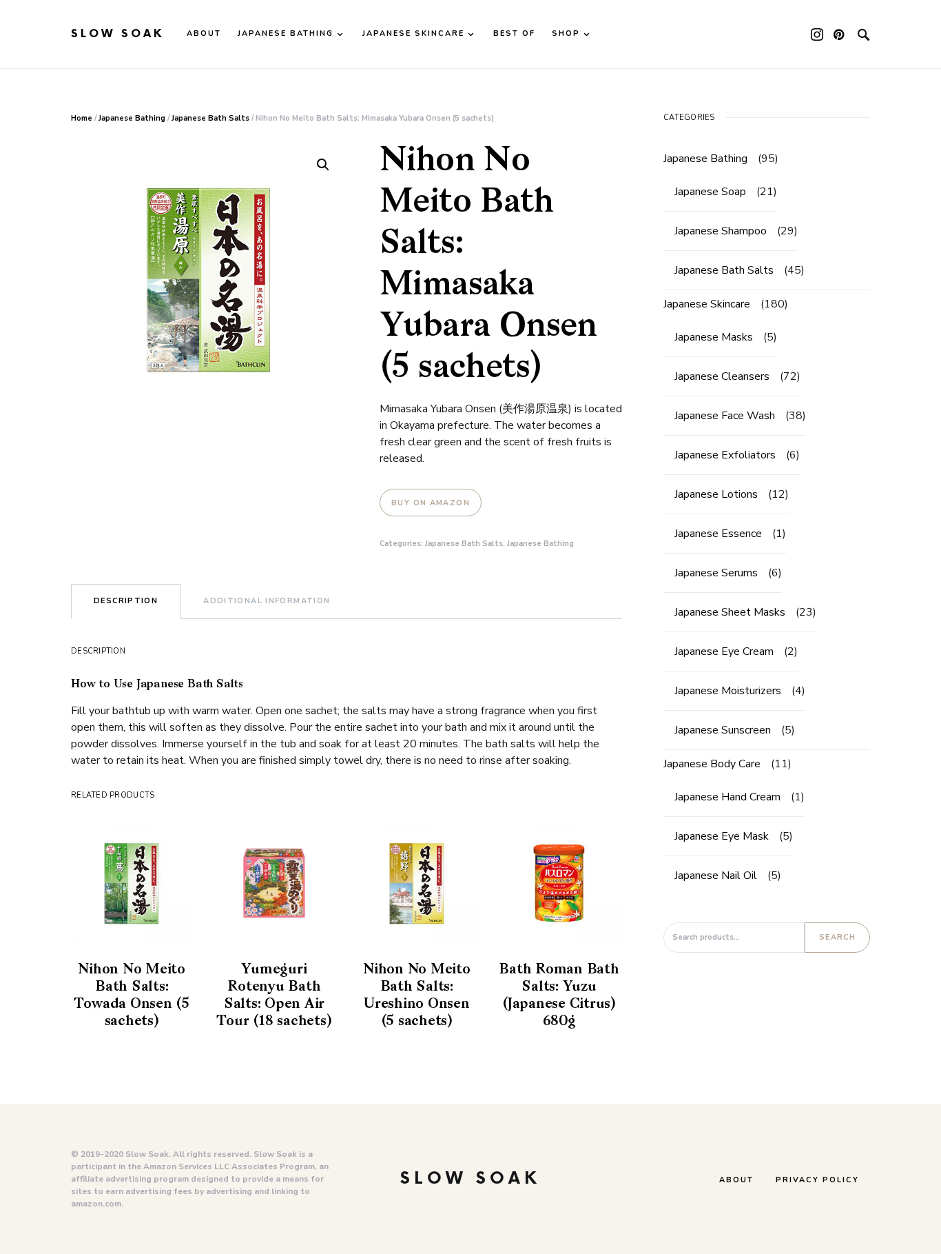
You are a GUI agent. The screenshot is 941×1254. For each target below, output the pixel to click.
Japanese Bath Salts (210, 118)
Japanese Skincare (706, 304)
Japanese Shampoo (720, 231)
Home (81, 118)
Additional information (266, 601)
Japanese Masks (713, 337)
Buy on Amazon (430, 503)
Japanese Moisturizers (727, 690)
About (736, 1180)
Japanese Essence (718, 533)
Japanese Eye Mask (721, 836)
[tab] (125, 601)
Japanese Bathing (132, 118)
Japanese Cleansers (721, 376)
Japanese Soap (710, 191)
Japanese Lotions (716, 494)
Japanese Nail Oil (715, 875)
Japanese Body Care (712, 763)
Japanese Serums (716, 572)
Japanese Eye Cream (724, 651)
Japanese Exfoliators (725, 455)
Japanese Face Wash (724, 415)
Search (837, 937)
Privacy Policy (817, 1180)
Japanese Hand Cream (727, 797)
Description (126, 601)
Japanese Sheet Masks (729, 612)
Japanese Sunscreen (722, 730)
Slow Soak (118, 34)
